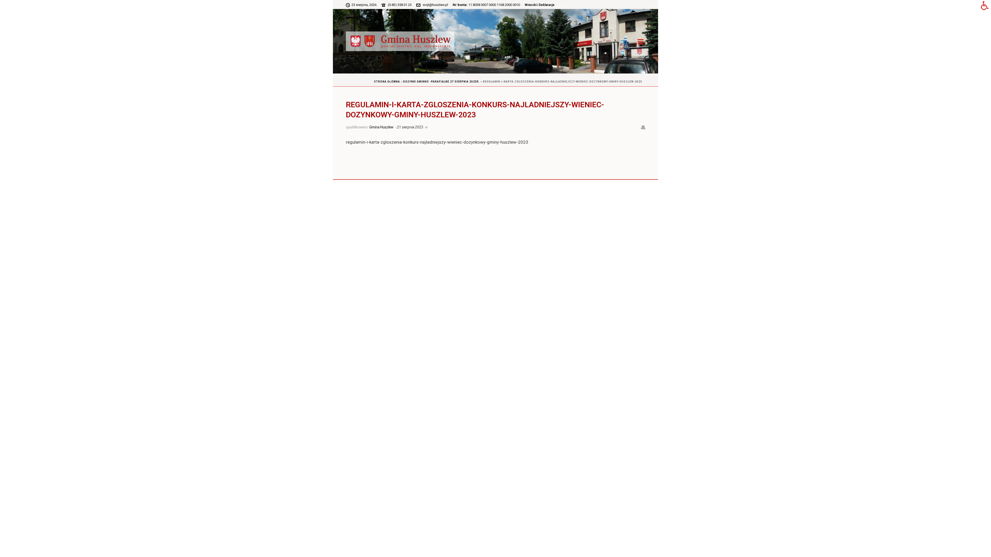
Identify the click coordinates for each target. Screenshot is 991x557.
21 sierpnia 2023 (410, 127)
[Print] (643, 126)
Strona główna (387, 81)
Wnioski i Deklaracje (540, 5)
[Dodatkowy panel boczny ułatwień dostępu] (985, 6)
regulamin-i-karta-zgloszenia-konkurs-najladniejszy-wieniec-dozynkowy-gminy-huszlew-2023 (437, 142)
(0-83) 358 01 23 (400, 5)
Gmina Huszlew (381, 127)
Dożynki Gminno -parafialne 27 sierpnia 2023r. (441, 81)
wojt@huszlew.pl (435, 5)
